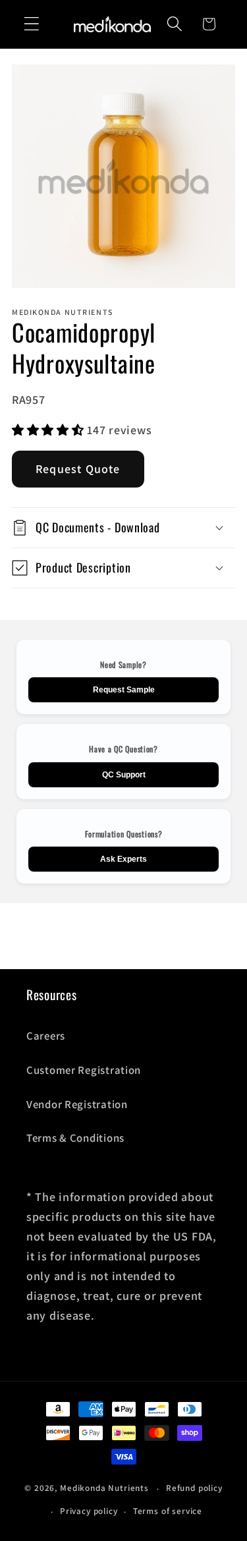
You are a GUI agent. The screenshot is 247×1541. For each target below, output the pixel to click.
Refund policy (194, 1488)
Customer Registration (83, 1070)
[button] (31, 24)
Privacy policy (89, 1511)
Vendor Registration (77, 1104)
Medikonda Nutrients (104, 1488)
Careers (45, 1035)
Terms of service (167, 1511)
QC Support (124, 774)
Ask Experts (123, 859)
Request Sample (124, 689)
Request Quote (78, 468)
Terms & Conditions (75, 1138)
